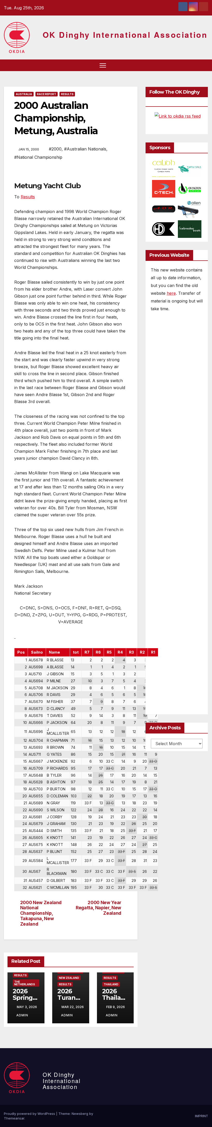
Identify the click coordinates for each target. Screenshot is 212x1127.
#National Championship (38, 157)
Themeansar (14, 1118)
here (171, 293)
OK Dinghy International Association (125, 34)
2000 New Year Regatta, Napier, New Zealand (98, 908)
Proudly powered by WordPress (30, 1113)
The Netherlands (24, 983)
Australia (24, 94)
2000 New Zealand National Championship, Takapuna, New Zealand (41, 913)
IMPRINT (201, 1116)
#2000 (55, 149)
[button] (195, 65)
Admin (22, 1015)
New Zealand (69, 977)
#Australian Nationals (85, 149)
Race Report (46, 94)
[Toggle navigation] (102, 65)
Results (67, 94)
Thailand (111, 984)
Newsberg (80, 1113)
